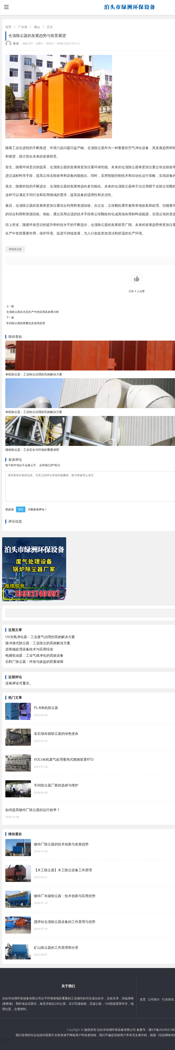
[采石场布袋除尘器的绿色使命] (18, 737)
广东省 (22, 27)
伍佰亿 (7, 1039)
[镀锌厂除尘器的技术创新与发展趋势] (18, 847)
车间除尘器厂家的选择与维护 (56, 785)
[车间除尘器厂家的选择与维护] (18, 788)
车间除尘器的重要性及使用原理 (25, 323)
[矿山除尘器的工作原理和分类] (18, 950)
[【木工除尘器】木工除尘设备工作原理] (18, 873)
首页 (8, 27)
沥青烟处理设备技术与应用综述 (29, 649)
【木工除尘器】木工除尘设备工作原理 (63, 870)
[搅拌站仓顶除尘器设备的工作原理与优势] (18, 925)
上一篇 (10, 306)
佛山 (37, 27)
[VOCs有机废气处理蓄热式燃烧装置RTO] (18, 763)
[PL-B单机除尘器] (18, 711)
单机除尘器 (15, 249)
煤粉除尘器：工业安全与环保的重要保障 (32, 450)
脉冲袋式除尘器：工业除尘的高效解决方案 (37, 643)
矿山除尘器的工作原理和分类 (56, 947)
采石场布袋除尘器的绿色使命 (56, 733)
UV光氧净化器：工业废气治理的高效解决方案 (40, 636)
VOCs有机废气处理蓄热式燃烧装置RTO (63, 759)
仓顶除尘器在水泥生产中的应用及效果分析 (32, 312)
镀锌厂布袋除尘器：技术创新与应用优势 (64, 895)
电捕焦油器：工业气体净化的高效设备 (34, 655)
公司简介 (154, 999)
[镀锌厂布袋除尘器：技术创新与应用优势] (18, 899)
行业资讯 (168, 999)
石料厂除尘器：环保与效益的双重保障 (34, 661)
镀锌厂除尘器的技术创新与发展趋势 (61, 844)
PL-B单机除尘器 (46, 707)
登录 (20, 509)
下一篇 (10, 317)
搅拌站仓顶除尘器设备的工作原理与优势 (64, 921)
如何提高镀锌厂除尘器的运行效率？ (32, 809)
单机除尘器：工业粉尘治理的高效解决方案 (33, 374)
